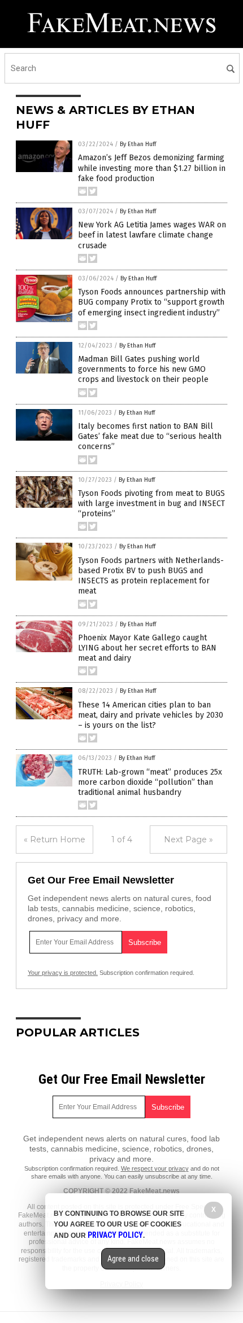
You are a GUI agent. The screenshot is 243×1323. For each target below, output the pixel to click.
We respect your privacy (155, 1168)
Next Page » (188, 839)
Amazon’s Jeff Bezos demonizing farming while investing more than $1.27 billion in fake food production (151, 168)
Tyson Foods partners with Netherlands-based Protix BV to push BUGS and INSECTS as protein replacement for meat (151, 576)
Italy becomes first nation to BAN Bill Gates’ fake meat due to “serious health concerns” (150, 436)
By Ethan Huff (138, 144)
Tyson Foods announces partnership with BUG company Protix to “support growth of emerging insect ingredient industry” (151, 302)
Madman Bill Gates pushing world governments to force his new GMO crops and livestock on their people (143, 369)
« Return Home (54, 839)
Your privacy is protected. (63, 972)
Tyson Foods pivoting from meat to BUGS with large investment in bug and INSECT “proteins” (151, 503)
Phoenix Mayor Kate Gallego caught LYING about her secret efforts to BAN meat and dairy (147, 648)
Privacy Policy (115, 1235)
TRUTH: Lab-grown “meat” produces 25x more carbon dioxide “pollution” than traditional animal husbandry (150, 782)
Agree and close (133, 1258)
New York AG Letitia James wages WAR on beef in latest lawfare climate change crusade (152, 235)
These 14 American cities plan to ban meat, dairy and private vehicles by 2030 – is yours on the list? (150, 715)
